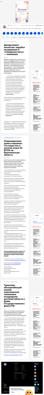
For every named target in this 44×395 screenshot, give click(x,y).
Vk (35, 370)
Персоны (39, 28)
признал (13, 127)
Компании (23, 368)
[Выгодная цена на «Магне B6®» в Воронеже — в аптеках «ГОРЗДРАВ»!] (7, 33)
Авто (32, 28)
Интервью (16, 368)
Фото (27, 28)
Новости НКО (24, 370)
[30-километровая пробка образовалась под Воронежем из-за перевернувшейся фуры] (19, 33)
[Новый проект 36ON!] (23, 33)
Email (38, 384)
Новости (8, 28)
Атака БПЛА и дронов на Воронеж (9, 137)
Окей (13, 392)
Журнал (16, 377)
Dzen (35, 376)
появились (12, 60)
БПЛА (14, 28)
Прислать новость (39, 25)
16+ (4, 383)
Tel (35, 384)
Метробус (18, 28)
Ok (35, 373)
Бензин (24, 28)
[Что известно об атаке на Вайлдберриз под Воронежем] (11, 33)
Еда (15, 374)
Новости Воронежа (14, 37)
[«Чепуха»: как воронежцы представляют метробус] (15, 33)
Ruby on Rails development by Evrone (36, 391)
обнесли (21, 124)
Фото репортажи (24, 374)
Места (23, 377)
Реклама (5, 384)
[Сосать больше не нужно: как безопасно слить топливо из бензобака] (35, 33)
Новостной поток (36, 82)
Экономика (16, 370)
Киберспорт (23, 376)
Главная (3, 37)
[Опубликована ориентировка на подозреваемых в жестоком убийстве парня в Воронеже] (31, 33)
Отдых (16, 378)
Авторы (23, 369)
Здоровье (35, 28)
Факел (12, 28)
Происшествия (17, 369)
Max (35, 366)
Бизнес (30, 28)
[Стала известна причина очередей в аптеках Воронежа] (4, 33)
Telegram (35, 379)
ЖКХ (21, 28)
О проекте (5, 385)
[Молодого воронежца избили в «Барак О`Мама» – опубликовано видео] (38, 33)
